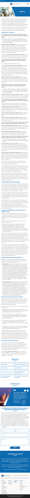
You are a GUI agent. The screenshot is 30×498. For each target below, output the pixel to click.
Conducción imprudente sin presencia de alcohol (6, 377)
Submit (15, 447)
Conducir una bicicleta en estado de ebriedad (21, 377)
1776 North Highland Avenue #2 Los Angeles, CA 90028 (4, 487)
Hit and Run (21, 489)
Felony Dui (21, 488)
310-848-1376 (12, 352)
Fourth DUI (21, 485)
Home (14, 475)
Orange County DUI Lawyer (19, 398)
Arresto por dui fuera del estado (21, 364)
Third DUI (21, 484)
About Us (16, 475)
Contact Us (27, 475)
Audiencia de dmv (19, 367)
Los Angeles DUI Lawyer (7, 342)
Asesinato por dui (5, 367)
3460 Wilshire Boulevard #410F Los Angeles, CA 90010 (4, 483)
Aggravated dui (4, 364)
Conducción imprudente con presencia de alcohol (20, 372)
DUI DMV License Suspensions (23, 486)
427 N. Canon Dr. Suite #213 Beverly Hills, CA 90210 (4, 491)
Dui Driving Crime (22, 487)
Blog (23, 475)
